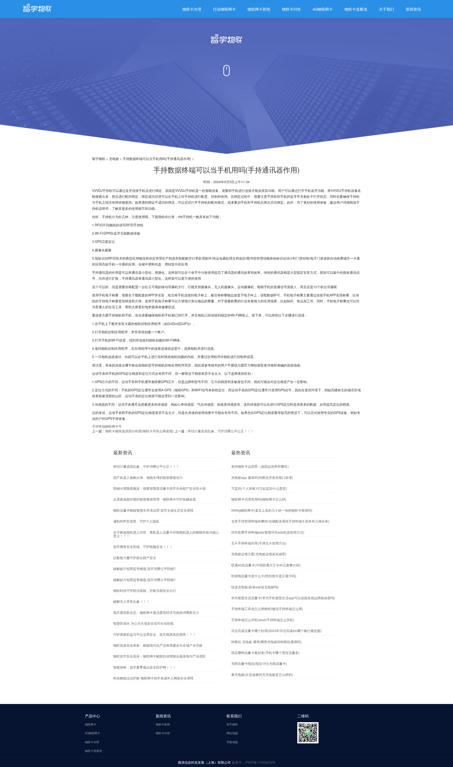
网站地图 (232, 733)
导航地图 (232, 742)
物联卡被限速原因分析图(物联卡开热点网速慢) (139, 431)
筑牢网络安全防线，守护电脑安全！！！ (143, 546)
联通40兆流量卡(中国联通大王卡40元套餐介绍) (266, 565)
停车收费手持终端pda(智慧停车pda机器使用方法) (267, 532)
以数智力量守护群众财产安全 (134, 557)
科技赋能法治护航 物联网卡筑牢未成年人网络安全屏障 (153, 678)
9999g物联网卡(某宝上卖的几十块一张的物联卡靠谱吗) (271, 510)
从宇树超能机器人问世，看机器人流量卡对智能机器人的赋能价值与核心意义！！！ (166, 534)
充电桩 (114, 158)
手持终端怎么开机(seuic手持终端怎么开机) (262, 619)
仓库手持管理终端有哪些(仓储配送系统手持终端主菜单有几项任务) (280, 521)
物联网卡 (90, 724)
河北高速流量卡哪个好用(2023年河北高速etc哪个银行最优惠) (276, 630)
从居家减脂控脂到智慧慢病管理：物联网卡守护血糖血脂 (154, 499)
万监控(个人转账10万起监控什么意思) (259, 488)
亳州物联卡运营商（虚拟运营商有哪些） (261, 466)
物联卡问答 (291, 9)
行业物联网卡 (224, 9)
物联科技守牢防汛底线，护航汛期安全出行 (144, 590)
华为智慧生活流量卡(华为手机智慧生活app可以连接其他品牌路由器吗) (283, 597)
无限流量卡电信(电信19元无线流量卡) (259, 663)
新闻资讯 (413, 9)
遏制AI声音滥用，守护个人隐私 (136, 521)
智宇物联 (98, 158)
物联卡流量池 (355, 9)
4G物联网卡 (323, 9)
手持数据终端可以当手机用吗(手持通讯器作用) (157, 158)
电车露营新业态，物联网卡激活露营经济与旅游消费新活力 (156, 612)
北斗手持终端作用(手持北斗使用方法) (258, 543)
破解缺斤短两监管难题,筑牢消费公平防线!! (144, 568)
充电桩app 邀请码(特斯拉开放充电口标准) (262, 477)
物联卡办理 (191, 9)
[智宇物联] (37, 7)
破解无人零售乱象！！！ (131, 601)
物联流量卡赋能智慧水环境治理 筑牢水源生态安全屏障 (153, 510)
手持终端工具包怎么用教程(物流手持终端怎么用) (267, 608)
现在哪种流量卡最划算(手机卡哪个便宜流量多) (265, 652)
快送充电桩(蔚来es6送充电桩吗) (255, 587)
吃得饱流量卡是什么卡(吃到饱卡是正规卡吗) (263, 575)
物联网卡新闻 (258, 9)
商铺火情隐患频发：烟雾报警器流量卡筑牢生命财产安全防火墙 (159, 488)
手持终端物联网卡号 (107, 426)
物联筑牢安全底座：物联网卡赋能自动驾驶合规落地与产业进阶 (159, 656)
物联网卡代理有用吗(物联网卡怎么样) (258, 499)
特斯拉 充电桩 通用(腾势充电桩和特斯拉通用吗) (266, 641)
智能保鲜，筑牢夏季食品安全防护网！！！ (144, 667)
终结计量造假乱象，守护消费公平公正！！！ (221, 431)
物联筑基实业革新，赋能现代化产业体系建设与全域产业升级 (157, 645)
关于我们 (386, 9)
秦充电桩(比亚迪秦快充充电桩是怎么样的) (262, 674)
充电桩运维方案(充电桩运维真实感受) (258, 554)
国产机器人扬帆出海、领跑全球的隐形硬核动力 (148, 477)
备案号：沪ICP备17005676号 (253, 762)
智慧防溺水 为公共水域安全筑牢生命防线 (143, 623)
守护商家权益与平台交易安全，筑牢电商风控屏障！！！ (154, 634)
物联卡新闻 (163, 724)
